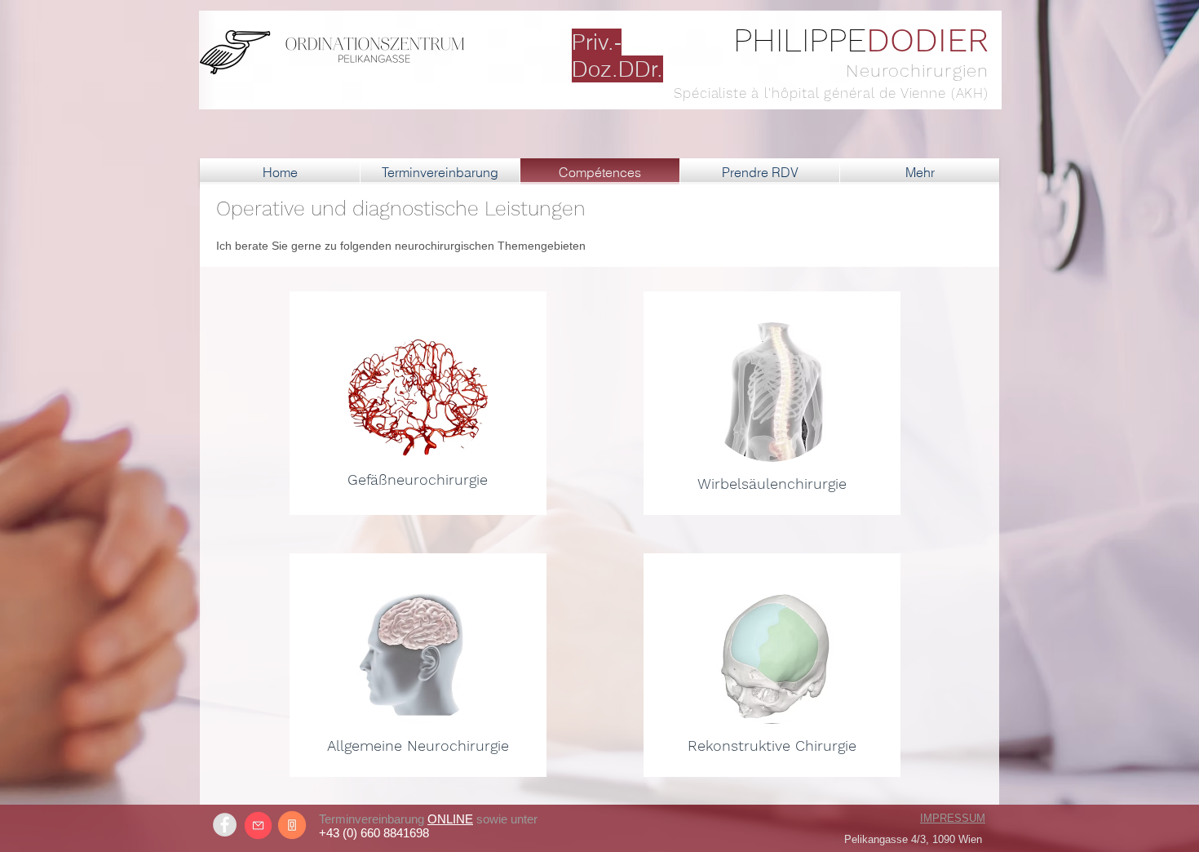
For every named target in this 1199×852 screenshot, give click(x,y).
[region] (418, 403)
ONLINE (450, 819)
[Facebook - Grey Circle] (225, 824)
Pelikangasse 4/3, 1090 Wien (913, 839)
